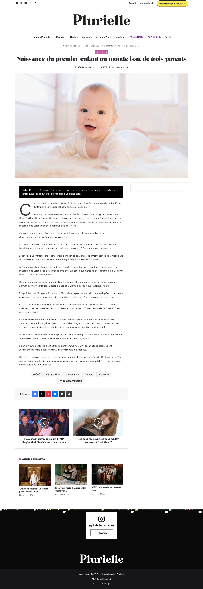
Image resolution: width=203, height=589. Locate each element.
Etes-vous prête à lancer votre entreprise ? (70, 489)
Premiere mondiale (72, 380)
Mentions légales (147, 3)
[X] (42, 394)
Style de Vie (102, 36)
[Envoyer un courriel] (90, 67)
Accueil (132, 3)
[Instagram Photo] (17, 525)
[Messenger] (55, 394)
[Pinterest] (48, 394)
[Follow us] (101, 520)
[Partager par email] (62, 394)
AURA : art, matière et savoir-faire (106, 489)
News (90, 374)
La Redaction (83, 67)
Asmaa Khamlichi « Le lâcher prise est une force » (33, 490)
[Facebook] (35, 394)
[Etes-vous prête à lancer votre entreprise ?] (71, 474)
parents (105, 374)
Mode (73, 36)
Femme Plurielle (41, 36)
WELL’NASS (136, 36)
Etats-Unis (54, 374)
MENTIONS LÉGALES (101, 579)
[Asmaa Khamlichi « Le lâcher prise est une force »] (35, 475)
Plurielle (120, 574)
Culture (86, 36)
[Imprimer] (69, 394)
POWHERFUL (154, 36)
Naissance (73, 374)
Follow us (101, 532)
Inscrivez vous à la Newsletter (172, 3)
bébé (37, 374)
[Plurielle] (101, 20)
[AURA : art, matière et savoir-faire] (107, 474)
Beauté (60, 36)
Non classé (78, 46)
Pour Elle (120, 36)
